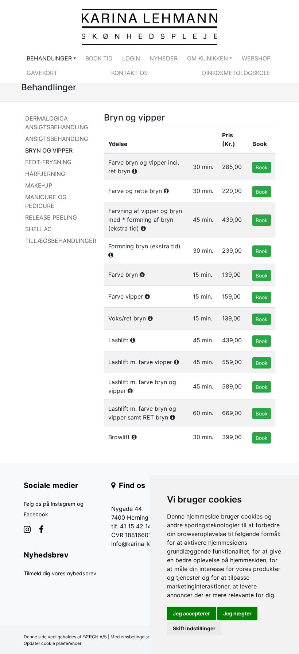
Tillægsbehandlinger (60, 240)
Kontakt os (129, 72)
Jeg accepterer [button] (191, 613)
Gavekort (42, 72)
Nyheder (164, 58)
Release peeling (51, 217)
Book (262, 167)
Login (131, 58)
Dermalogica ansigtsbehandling (56, 123)
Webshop (256, 58)
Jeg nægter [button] (237, 613)
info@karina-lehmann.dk (144, 543)
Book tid (99, 58)
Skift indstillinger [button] (194, 628)
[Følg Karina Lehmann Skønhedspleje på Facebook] (41, 530)
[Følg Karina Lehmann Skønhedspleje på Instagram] (27, 530)
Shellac (38, 229)
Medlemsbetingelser (131, 636)
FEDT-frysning (48, 162)
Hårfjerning (45, 173)
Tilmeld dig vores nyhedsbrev (60, 573)
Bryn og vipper (49, 150)
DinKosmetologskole (236, 72)
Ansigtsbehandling (56, 138)
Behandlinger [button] (49, 58)
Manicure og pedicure (46, 201)
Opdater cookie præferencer (52, 643)
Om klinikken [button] (207, 58)
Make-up (38, 185)
